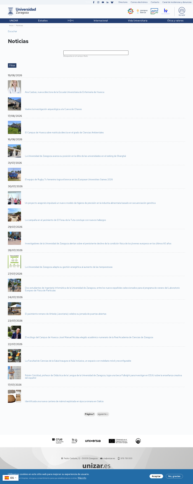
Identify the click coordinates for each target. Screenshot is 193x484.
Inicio (11, 25)
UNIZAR (14, 20)
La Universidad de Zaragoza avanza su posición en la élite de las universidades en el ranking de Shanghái (75, 156)
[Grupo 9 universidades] (74, 441)
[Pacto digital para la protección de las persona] (138, 441)
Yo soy (87, 2)
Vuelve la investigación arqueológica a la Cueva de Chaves (53, 109)
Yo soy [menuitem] (182, 15)
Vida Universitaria (137, 20)
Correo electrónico (139, 2)
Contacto (155, 2)
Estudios (43, 20)
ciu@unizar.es (109, 458)
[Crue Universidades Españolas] (58, 441)
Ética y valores (176, 20)
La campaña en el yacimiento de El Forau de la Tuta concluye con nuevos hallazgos (65, 220)
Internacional (101, 20)
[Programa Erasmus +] (118, 441)
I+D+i (71, 20)
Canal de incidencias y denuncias (176, 2)
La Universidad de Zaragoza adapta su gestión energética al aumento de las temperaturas (69, 267)
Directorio (123, 2)
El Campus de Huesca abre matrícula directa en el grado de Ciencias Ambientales (64, 132)
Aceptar (156, 476)
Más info (82, 478)
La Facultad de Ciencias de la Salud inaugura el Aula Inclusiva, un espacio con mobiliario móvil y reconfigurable (78, 361)
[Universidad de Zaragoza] (22, 11)
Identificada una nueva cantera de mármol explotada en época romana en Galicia (64, 401)
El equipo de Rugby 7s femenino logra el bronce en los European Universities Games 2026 (69, 179)
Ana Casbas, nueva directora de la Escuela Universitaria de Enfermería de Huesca (64, 92)
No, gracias (174, 476)
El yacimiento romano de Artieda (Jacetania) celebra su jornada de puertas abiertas (65, 314)
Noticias (19, 25)
